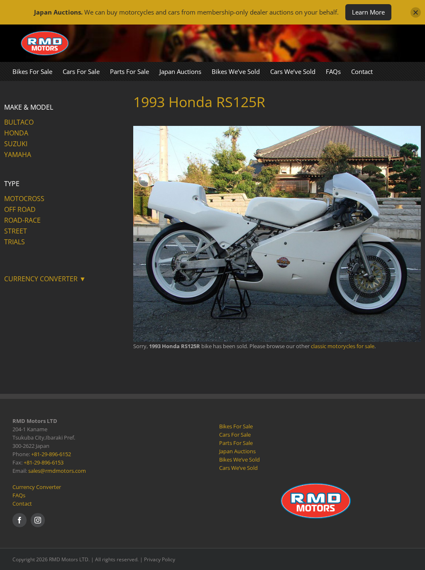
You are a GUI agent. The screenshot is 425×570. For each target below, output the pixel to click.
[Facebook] (19, 520)
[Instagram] (38, 520)
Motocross (24, 198)
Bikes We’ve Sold (239, 459)
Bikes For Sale (236, 426)
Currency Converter (36, 487)
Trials (14, 241)
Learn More (368, 12)
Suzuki (15, 143)
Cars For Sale (235, 434)
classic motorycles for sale (342, 346)
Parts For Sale (236, 443)
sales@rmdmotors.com (57, 470)
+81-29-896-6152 (51, 454)
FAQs (18, 495)
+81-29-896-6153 (44, 462)
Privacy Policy (159, 559)
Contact (22, 503)
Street (15, 231)
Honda (16, 133)
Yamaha (17, 154)
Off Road (20, 209)
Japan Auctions (237, 451)
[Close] (415, 12)
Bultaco (19, 122)
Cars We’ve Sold (238, 468)
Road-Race (22, 220)
